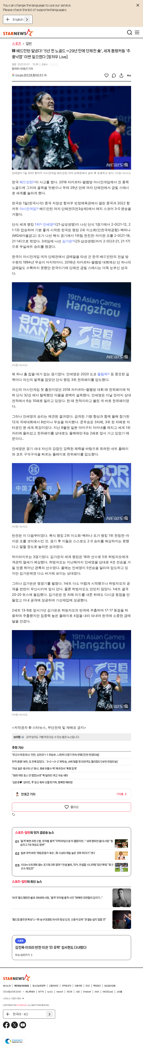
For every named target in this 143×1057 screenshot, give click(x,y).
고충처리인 (53, 986)
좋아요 (74, 807)
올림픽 (102, 374)
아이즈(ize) (108, 992)
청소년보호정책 (38, 986)
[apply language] (27, 19)
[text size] (129, 75)
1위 (37, 224)
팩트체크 (97, 986)
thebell (87, 992)
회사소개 (6, 986)
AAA (97, 992)
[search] (130, 32)
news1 (59, 992)
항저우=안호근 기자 (22, 68)
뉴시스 (50, 992)
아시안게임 (28, 209)
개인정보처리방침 (21, 986)
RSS (88, 986)
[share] (121, 75)
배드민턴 (26, 182)
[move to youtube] (22, 1025)
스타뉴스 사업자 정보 (12, 998)
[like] (106, 75)
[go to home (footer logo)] (17, 977)
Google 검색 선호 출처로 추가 (29, 75)
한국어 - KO (20, 1014)
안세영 (48, 224)
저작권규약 (66, 986)
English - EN (21, 19)
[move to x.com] (14, 1025)
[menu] (137, 32)
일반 (29, 44)
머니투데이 (30, 992)
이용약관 (78, 986)
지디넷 (69, 992)
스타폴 (119, 992)
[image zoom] (126, 164)
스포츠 (16, 44)
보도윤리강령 (109, 986)
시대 (78, 992)
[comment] (114, 75)
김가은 (67, 241)
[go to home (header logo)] (18, 32)
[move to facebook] (6, 1025)
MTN (41, 992)
